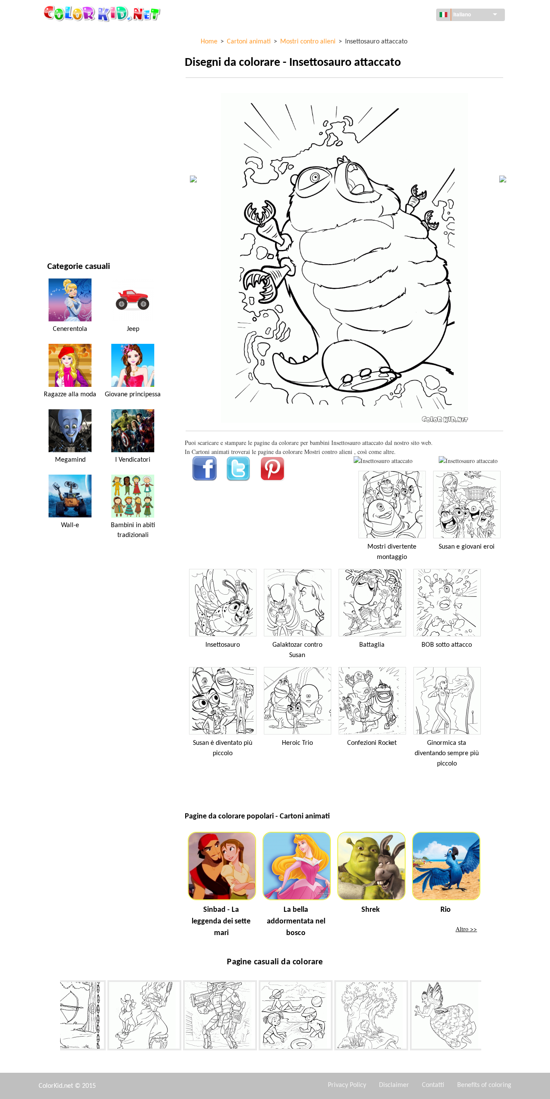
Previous (53, 1017)
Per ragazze (64, 122)
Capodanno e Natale (75, 193)
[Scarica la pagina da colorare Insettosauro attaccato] (468, 460)
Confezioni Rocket (372, 743)
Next (487, 1017)
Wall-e (70, 525)
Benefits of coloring (484, 1085)
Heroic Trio (297, 743)
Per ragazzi (63, 157)
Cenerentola (70, 329)
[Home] (103, 13)
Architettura (66, 69)
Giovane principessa (133, 394)
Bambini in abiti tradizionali (133, 530)
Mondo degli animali (77, 87)
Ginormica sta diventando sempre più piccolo (447, 753)
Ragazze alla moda (70, 394)
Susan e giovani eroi (467, 546)
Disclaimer (394, 1085)
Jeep (133, 329)
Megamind (70, 460)
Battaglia (372, 645)
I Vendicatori (132, 460)
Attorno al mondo (74, 52)
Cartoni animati (70, 105)
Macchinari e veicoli (76, 34)
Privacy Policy (347, 1085)
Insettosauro (222, 645)
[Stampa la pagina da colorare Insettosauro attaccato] (383, 460)
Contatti (433, 1085)
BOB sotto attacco (447, 645)
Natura (57, 228)
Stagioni (59, 140)
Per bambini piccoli (74, 175)
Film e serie (63, 210)
